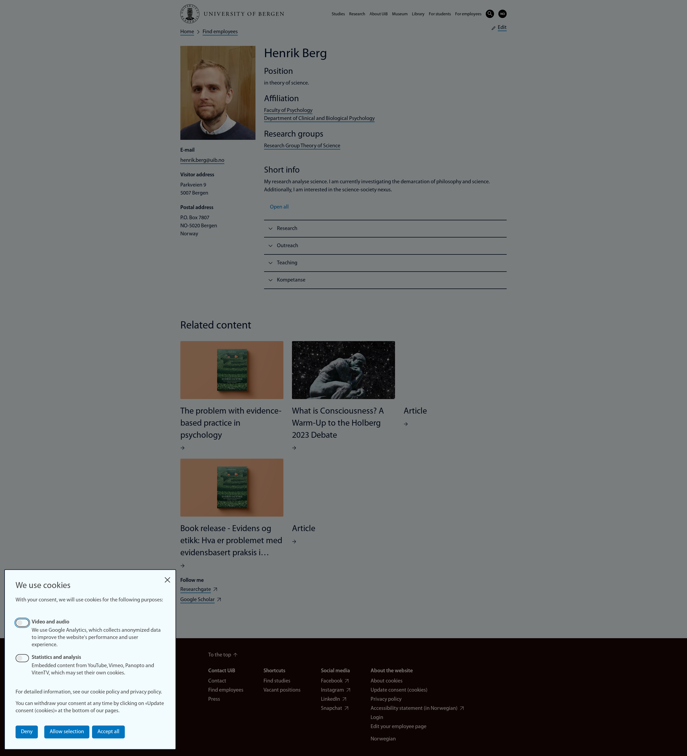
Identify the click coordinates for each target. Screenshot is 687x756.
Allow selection (67, 732)
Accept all (108, 732)
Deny (26, 732)
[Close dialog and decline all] (167, 577)
